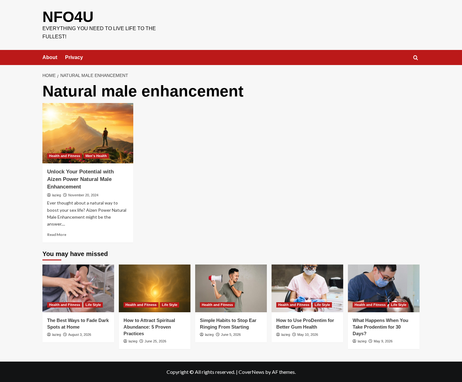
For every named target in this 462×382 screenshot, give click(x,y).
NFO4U (68, 16)
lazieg (56, 195)
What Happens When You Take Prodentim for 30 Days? (380, 327)
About (49, 57)
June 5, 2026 (231, 334)
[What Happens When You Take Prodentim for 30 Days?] (384, 288)
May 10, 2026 (307, 334)
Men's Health (96, 156)
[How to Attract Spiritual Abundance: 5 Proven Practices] (154, 288)
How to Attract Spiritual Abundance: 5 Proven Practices (149, 327)
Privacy (74, 57)
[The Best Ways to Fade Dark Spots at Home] (78, 288)
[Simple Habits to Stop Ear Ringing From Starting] (231, 288)
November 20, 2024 (83, 195)
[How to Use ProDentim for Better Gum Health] (307, 288)
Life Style (93, 305)
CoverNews (251, 372)
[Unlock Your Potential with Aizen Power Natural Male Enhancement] (87, 133)
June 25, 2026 (155, 341)
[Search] (416, 57)
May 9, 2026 (383, 341)
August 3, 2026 (79, 334)
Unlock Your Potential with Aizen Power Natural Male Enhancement (80, 179)
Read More (56, 234)
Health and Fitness (64, 156)
